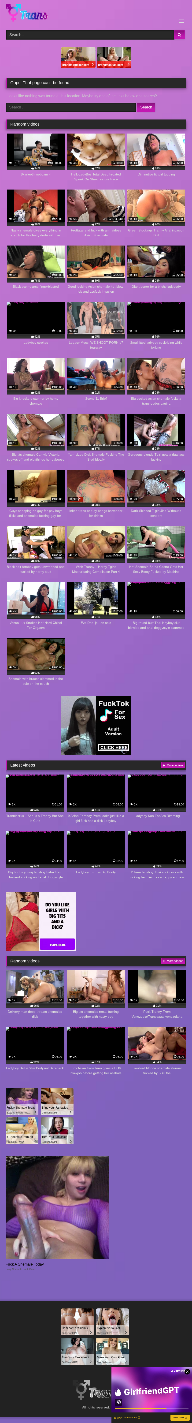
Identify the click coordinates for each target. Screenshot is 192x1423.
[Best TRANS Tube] (96, 13)
